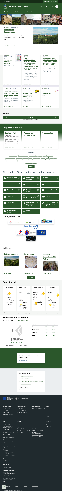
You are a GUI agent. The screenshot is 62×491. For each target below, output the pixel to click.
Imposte (30, 158)
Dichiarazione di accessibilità (22, 425)
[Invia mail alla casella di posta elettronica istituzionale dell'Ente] (9, 437)
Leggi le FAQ (34, 432)
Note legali (34, 427)
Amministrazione (8, 12)
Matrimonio (43, 158)
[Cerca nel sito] (56, 6)
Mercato (47, 158)
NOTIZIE (7, 27)
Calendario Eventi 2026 (46, 94)
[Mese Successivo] (55, 117)
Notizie (47, 406)
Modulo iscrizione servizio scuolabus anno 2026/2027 (28, 95)
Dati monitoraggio (6, 486)
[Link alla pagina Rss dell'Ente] (47, 424)
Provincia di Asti (20, 429)
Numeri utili (5, 460)
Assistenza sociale (26, 155)
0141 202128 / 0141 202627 (9, 432)
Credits (25, 486)
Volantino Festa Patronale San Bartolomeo (8, 61)
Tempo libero (53, 160)
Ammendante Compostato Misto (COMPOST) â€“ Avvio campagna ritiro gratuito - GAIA (11, 94)
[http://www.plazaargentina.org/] (46, 221)
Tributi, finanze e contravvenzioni (38, 409)
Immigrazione (25, 158)
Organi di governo (6, 412)
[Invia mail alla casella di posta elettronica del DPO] (9, 467)
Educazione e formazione (22, 412)
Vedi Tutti (31, 166)
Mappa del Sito (35, 486)
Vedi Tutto (31, 277)
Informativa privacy (35, 425)
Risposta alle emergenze (42, 160)
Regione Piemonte (7, 1)
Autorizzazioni (20, 408)
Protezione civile (29, 160)
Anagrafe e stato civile (21, 406)
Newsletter (48, 426)
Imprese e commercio (36, 406)
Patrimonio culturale (10, 160)
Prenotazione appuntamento (37, 435)
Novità (16, 12)
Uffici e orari (5, 459)
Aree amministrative (7, 406)
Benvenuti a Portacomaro (9, 30)
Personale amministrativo (8, 414)
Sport (49, 160)
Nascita (55, 158)
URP (3, 457)
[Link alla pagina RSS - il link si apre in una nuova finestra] (46, 7)
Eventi (47, 416)
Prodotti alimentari (21, 160)
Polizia (16, 160)
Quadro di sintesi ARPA (24, 345)
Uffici (4, 418)
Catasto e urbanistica (21, 410)
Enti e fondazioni (6, 410)
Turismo (34, 162)
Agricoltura (20, 155)
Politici (4, 416)
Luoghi (47, 414)
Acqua (16, 155)
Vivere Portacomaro (31, 12)
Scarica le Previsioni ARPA (11, 313)
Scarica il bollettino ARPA (10, 345)
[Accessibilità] (4, 487)
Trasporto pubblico (29, 162)
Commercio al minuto (53, 155)
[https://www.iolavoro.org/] (20, 232)
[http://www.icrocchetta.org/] (15, 222)
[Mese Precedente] (6, 117)
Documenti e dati (6, 408)
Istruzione (34, 158)
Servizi (22, 12)
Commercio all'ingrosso (44, 155)
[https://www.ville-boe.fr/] (31, 222)
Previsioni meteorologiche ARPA (26, 313)
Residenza (35, 160)
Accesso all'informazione (9, 155)
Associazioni (33, 155)
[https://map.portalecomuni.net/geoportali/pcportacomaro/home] (26, 232)
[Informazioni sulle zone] (22, 320)
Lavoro (39, 158)
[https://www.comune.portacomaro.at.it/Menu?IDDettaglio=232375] (41, 232)
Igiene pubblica (19, 158)
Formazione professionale (10, 158)
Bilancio (37, 155)
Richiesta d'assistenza (36, 436)
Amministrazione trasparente (37, 430)
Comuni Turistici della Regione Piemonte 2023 (23, 431)
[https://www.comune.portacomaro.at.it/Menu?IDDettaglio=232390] (31, 238)
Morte (51, 158)
